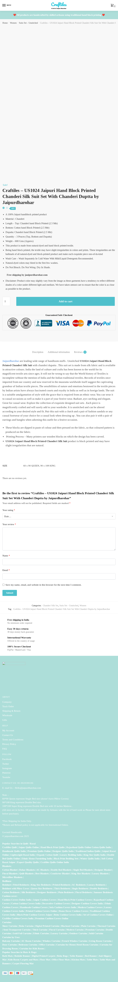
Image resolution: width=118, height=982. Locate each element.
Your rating (8, 510)
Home (5, 23)
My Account (8, 730)
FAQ (4, 748)
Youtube (6, 777)
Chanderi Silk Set (50, 605)
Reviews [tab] (78, 352)
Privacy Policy (9, 744)
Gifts (4, 720)
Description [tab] (37, 352)
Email (6, 570)
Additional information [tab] (59, 352)
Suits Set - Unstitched (28, 23)
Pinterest (6, 773)
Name (6, 555)
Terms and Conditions (12, 739)
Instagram (7, 768)
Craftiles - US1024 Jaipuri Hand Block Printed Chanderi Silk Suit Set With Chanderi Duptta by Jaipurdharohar (61, 609)
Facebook (7, 759)
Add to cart (65, 301)
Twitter (5, 764)
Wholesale (7, 715)
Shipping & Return (11, 711)
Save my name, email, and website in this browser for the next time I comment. (43, 585)
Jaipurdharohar (10, 361)
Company (7, 702)
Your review (9, 524)
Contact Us (7, 735)
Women (13, 23)
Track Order (8, 706)
